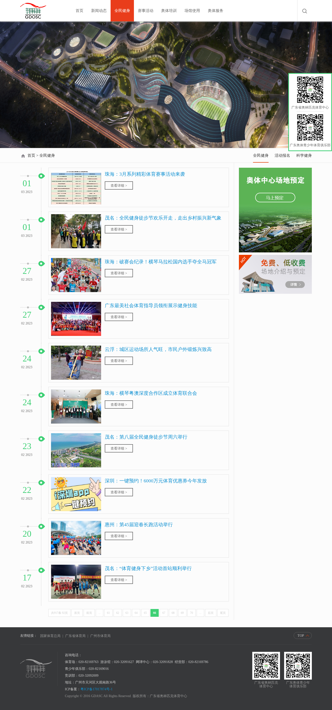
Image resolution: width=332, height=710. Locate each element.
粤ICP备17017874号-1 (96, 689)
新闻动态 (99, 11)
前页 (89, 613)
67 (163, 613)
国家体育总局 (50, 636)
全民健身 (122, 11)
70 (191, 613)
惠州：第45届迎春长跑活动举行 (139, 524)
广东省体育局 (75, 636)
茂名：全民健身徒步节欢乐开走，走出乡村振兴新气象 (163, 218)
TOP (300, 635)
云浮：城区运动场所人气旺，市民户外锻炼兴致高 (158, 349)
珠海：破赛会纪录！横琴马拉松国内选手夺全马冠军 (161, 261)
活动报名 (282, 155)
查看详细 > (119, 185)
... (99, 613)
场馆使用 (192, 11)
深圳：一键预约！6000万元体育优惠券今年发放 (156, 480)
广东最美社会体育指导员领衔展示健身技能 (151, 305)
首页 (79, 11)
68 (173, 613)
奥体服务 (215, 11)
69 (182, 613)
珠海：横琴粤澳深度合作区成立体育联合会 (151, 393)
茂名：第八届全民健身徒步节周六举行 (146, 437)
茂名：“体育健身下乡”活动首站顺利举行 (148, 568)
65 (145, 613)
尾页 (223, 613)
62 (117, 613)
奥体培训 (169, 11)
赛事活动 (145, 11)
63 (126, 613)
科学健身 (304, 155)
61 (108, 613)
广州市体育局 (100, 636)
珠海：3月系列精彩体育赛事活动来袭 (145, 174)
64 (136, 613)
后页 (211, 613)
